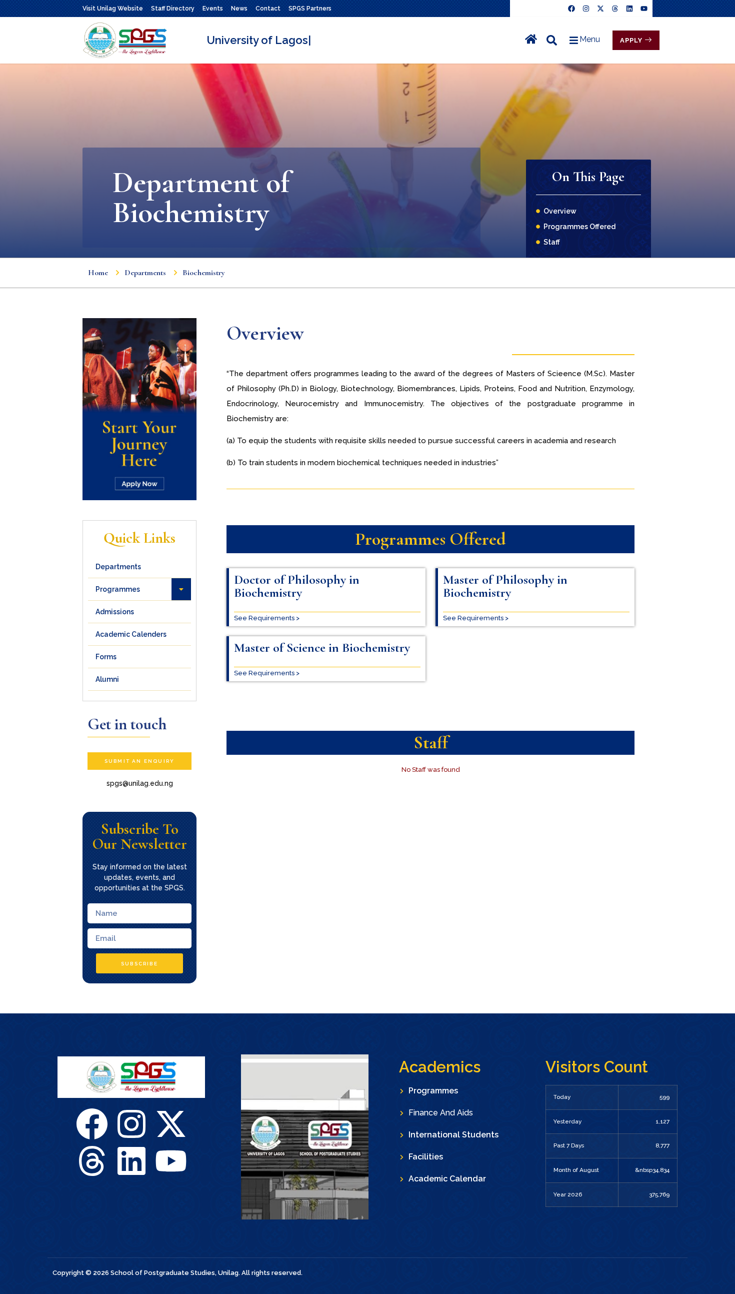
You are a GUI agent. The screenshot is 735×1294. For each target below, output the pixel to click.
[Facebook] (571, 8)
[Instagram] (586, 8)
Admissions (115, 612)
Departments (118, 567)
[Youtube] (644, 8)
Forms (106, 657)
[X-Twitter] (171, 1124)
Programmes (118, 589)
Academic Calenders (131, 634)
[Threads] (615, 8)
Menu (590, 39)
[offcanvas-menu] (551, 40)
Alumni (107, 679)
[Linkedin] (629, 8)
